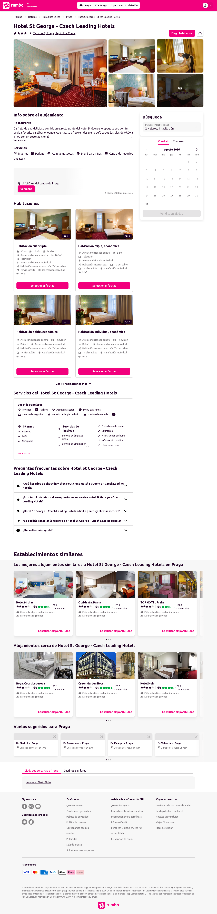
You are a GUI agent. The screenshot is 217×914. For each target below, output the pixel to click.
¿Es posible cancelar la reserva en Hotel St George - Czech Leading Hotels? (72, 520)
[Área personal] (207, 5)
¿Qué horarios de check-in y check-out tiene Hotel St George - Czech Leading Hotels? (73, 485)
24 (146, 195)
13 (171, 178)
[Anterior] (146, 149)
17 (146, 187)
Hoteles (32, 17)
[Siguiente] (196, 149)
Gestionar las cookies (77, 828)
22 (188, 187)
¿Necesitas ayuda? (120, 805)
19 (163, 187)
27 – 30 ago (101, 5)
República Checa (51, 17)
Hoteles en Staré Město (38, 782)
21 (180, 187)
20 (171, 187)
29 (188, 195)
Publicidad (71, 839)
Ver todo (19, 159)
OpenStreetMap (125, 193)
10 (146, 178)
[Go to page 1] (106, 639)
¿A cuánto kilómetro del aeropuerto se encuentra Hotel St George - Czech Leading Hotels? (71, 499)
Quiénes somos (74, 805)
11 (155, 178)
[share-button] (200, 33)
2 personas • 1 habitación (124, 5)
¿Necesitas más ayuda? (38, 530)
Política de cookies (76, 822)
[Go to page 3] (110, 639)
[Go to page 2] (108, 639)
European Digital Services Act (126, 828)
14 (180, 178)
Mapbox (111, 193)
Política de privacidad (77, 816)
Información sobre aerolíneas (126, 816)
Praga (88, 5)
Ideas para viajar (164, 828)
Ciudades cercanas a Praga (41, 770)
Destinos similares (75, 770)
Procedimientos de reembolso (127, 811)
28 (180, 195)
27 (171, 195)
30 (196, 195)
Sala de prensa (74, 844)
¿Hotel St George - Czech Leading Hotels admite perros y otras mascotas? (71, 511)
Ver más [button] (22, 453)
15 (188, 178)
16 (196, 178)
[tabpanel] (108, 782)
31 (146, 204)
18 (155, 187)
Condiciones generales (78, 811)
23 (196, 187)
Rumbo (18, 17)
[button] (60, 73)
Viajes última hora (165, 822)
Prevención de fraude (122, 839)
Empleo (70, 833)
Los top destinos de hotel (169, 811)
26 (163, 195)
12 (163, 178)
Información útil (119, 822)
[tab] (41, 771)
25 (155, 195)
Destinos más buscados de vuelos (174, 805)
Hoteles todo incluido (167, 816)
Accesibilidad (118, 833)
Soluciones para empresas (80, 850)
